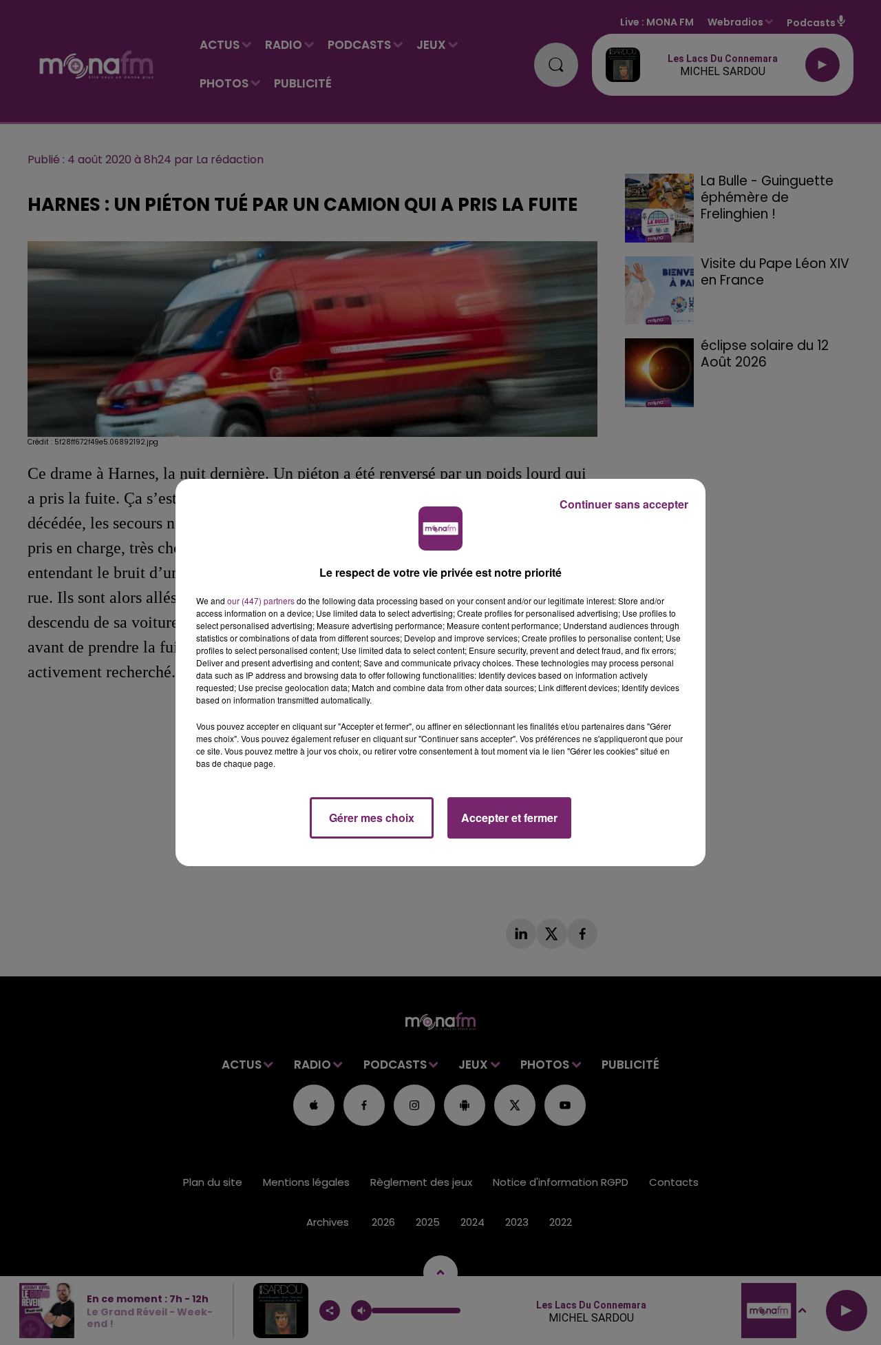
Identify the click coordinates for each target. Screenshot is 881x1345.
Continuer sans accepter (624, 504)
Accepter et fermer (509, 817)
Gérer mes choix (371, 817)
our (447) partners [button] (261, 600)
